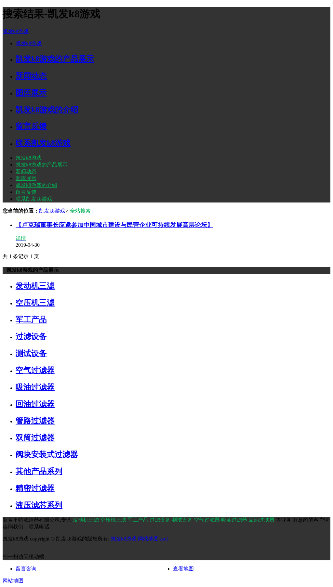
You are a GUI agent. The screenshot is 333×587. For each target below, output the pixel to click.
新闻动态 (26, 171)
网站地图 (148, 538)
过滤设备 (160, 520)
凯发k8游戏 (16, 31)
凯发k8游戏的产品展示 (42, 164)
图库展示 (26, 178)
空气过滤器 (207, 520)
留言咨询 (26, 568)
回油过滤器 (261, 520)
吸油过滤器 (234, 520)
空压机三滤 (113, 520)
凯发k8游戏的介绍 (36, 185)
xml (164, 538)
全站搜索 (80, 211)
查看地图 (183, 568)
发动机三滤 (86, 520)
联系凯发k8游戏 (34, 199)
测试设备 (182, 520)
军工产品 (137, 520)
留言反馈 (26, 192)
